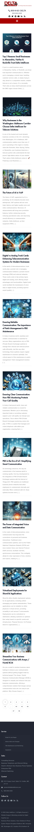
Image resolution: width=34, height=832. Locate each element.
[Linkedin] (21, 16)
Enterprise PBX (6, 768)
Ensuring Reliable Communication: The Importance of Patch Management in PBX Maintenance (17, 327)
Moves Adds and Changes (12, 741)
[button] (17, 21)
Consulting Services (7, 760)
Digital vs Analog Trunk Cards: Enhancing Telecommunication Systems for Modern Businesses (16, 258)
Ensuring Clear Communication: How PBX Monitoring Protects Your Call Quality (16, 397)
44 (16, 706)
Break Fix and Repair (10, 737)
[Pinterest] (15, 16)
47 (13, 711)
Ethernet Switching (7, 771)
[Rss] (25, 16)
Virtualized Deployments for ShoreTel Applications (15, 592)
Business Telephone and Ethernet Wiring (14, 763)
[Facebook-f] (9, 16)
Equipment (8, 750)
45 (22, 706)
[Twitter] (12, 16)
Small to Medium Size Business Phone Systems (16, 766)
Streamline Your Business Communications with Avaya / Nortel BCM (16, 659)
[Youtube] (18, 16)
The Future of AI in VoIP (13, 192)
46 (27, 706)
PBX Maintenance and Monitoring (14, 745)
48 (19, 711)
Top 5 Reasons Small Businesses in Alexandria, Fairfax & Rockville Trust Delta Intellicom (16, 59)
